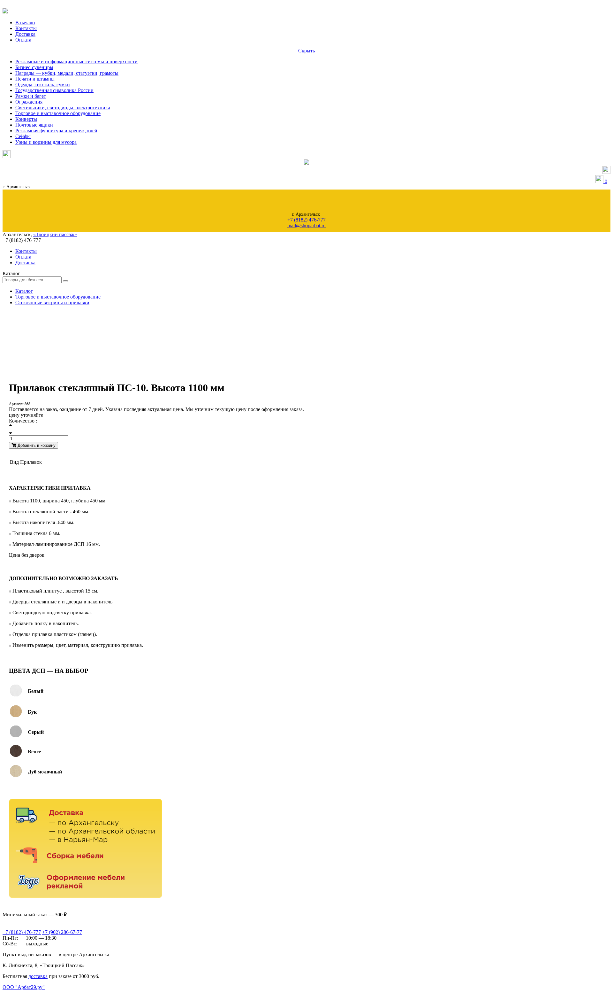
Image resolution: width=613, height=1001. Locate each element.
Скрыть (306, 50)
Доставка (25, 34)
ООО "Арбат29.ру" (24, 987)
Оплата (23, 40)
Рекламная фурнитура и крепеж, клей (56, 130)
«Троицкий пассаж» (55, 234)
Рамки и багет (30, 96)
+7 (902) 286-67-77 (62, 932)
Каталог (24, 291)
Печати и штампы (35, 78)
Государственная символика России (54, 90)
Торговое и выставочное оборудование (58, 113)
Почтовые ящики (34, 125)
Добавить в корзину (36, 445)
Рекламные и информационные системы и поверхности (76, 61)
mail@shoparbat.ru (306, 225)
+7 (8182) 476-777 (306, 219)
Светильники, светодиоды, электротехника (62, 107)
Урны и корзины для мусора (46, 142)
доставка (38, 976)
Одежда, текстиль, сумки (42, 84)
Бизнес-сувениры (34, 67)
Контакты (26, 28)
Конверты (26, 119)
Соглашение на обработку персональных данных (35, 993)
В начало (25, 22)
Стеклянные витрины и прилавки (52, 302)
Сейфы (23, 136)
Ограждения (28, 102)
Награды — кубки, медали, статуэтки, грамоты (66, 73)
